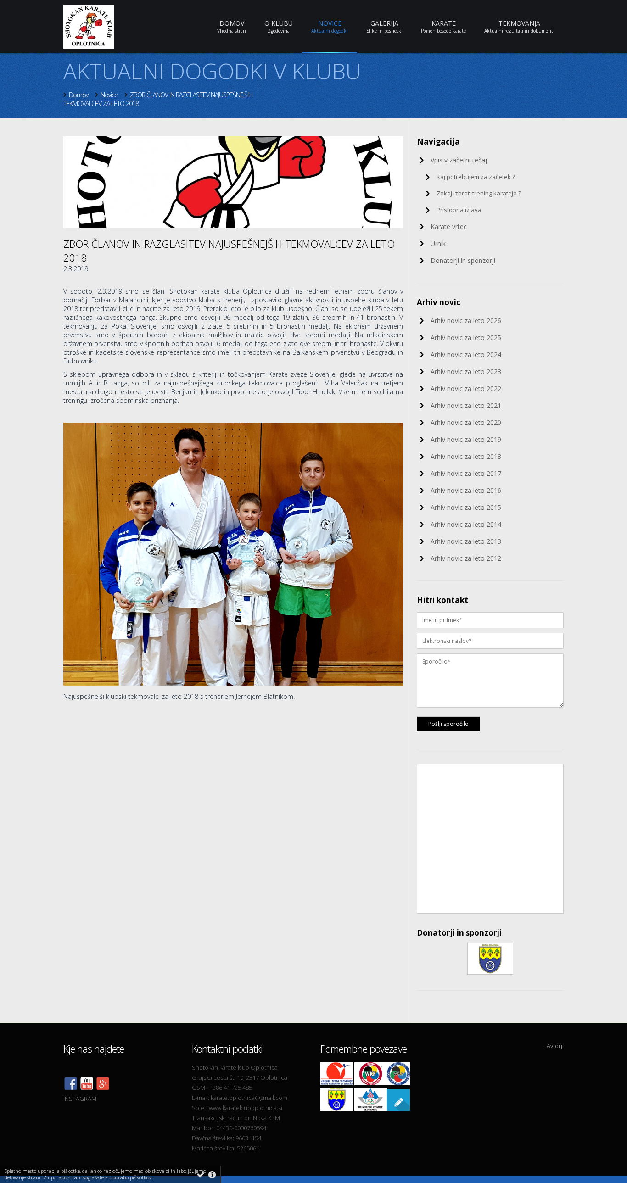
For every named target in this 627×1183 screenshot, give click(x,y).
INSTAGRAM (79, 1098)
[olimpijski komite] (370, 1109)
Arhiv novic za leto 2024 (466, 354)
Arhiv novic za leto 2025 (466, 337)
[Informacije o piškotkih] (212, 1174)
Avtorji (555, 1046)
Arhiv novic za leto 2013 (466, 541)
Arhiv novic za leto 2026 (466, 320)
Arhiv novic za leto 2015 (466, 507)
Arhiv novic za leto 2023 (466, 371)
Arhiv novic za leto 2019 (466, 439)
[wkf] (370, 1083)
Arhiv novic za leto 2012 (466, 558)
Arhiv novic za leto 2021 (466, 405)
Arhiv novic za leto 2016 (466, 490)
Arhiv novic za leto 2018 (466, 456)
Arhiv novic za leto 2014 (466, 524)
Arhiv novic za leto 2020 (466, 422)
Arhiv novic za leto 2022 (466, 388)
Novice (109, 94)
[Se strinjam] (200, 1174)
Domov (78, 94)
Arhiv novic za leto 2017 (466, 473)
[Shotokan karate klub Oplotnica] (86, 1088)
